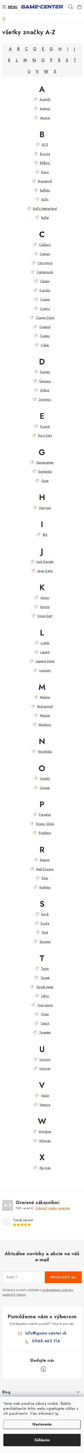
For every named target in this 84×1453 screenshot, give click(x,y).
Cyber (45, 345)
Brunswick (45, 181)
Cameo (45, 254)
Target (45, 977)
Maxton (45, 697)
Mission (45, 715)
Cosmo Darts (45, 317)
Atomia (45, 118)
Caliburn (45, 244)
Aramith (45, 99)
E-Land (45, 426)
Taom (45, 968)
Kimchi (45, 607)
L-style (45, 643)
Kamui (45, 597)
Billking (45, 163)
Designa (45, 381)
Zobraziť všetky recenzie (52, 1208)
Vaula (45, 1095)
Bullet (45, 217)
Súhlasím (42, 1440)
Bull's (45, 199)
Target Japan (45, 987)
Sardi (45, 914)
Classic (45, 281)
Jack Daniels (45, 561)
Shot (45, 932)
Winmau (45, 1141)
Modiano (45, 724)
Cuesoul (45, 327)
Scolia (45, 923)
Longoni (45, 670)
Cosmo (45, 308)
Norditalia (45, 751)
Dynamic (45, 399)
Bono (45, 172)
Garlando (45, 471)
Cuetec (45, 336)
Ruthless (44, 887)
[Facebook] (43, 1369)
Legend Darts (45, 661)
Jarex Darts (45, 571)
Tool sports (45, 1005)
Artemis (45, 108)
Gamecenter (45, 462)
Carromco (45, 263)
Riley (45, 878)
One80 (45, 778)
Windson (45, 1131)
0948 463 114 (46, 1341)
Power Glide (45, 824)
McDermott (45, 706)
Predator (45, 833)
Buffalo (45, 190)
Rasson (45, 860)
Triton (45, 1014)
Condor (44, 290)
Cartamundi (45, 272)
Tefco (45, 996)
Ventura (45, 1104)
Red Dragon (45, 869)
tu (56, 1413)
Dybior (45, 390)
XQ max (45, 1168)
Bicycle (45, 154)
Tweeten (45, 1032)
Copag (45, 299)
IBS (45, 534)
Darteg (45, 372)
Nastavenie (42, 1424)
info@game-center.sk (46, 1333)
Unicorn (45, 1059)
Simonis (45, 941)
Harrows (45, 508)
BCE (45, 144)
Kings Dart (45, 616)
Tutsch (45, 1023)
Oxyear (45, 788)
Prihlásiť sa (63, 1277)
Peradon (45, 814)
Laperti (45, 652)
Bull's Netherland (45, 208)
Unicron (45, 1068)
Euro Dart (45, 435)
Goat (45, 480)
